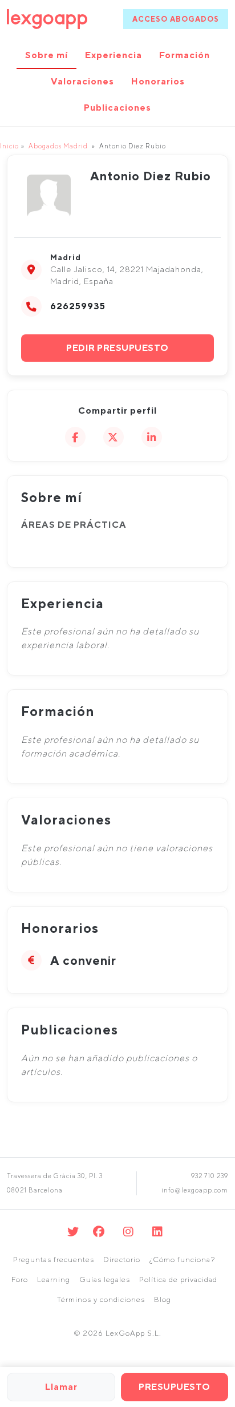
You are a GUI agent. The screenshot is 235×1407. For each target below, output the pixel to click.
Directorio (121, 1259)
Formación (184, 55)
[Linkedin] (157, 1231)
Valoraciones (82, 81)
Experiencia (113, 55)
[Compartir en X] (113, 437)
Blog (162, 1299)
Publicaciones (117, 107)
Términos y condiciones (101, 1299)
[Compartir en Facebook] (75, 437)
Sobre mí (46, 55)
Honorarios (158, 81)
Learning (53, 1279)
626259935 (78, 306)
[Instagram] (128, 1231)
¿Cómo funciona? (182, 1259)
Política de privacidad (178, 1279)
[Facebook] (99, 1231)
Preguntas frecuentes (53, 1259)
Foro (19, 1279)
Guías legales (104, 1279)
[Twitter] (73, 1231)
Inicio (9, 145)
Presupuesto (174, 1386)
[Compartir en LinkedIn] (151, 437)
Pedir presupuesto (117, 347)
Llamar (61, 1386)
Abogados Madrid (58, 145)
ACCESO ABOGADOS (175, 19)
